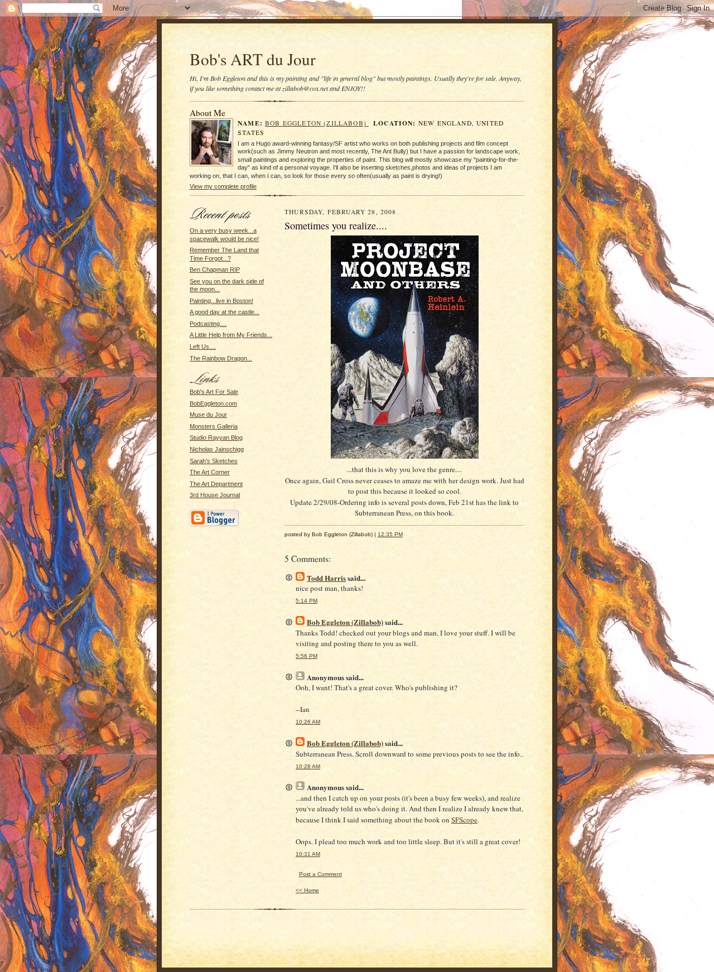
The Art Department (216, 483)
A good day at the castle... (224, 312)
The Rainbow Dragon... (221, 358)
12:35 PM (390, 534)
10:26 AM (308, 722)
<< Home (307, 890)
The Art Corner (210, 472)
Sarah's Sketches (214, 461)
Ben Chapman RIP (215, 269)
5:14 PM (306, 601)
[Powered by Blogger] (214, 524)
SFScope (464, 820)
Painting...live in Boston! (221, 300)
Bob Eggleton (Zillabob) (317, 123)
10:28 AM (308, 766)
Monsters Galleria (214, 426)
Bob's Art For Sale (214, 391)
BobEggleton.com (213, 403)
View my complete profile (223, 186)
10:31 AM (308, 854)
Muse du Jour (208, 414)
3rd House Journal (215, 495)
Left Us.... (203, 346)
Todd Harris (326, 577)
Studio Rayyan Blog (216, 437)
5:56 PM (306, 656)
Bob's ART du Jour (253, 59)
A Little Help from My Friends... (231, 334)
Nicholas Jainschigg (217, 449)
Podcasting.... (208, 323)
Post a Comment (320, 874)
